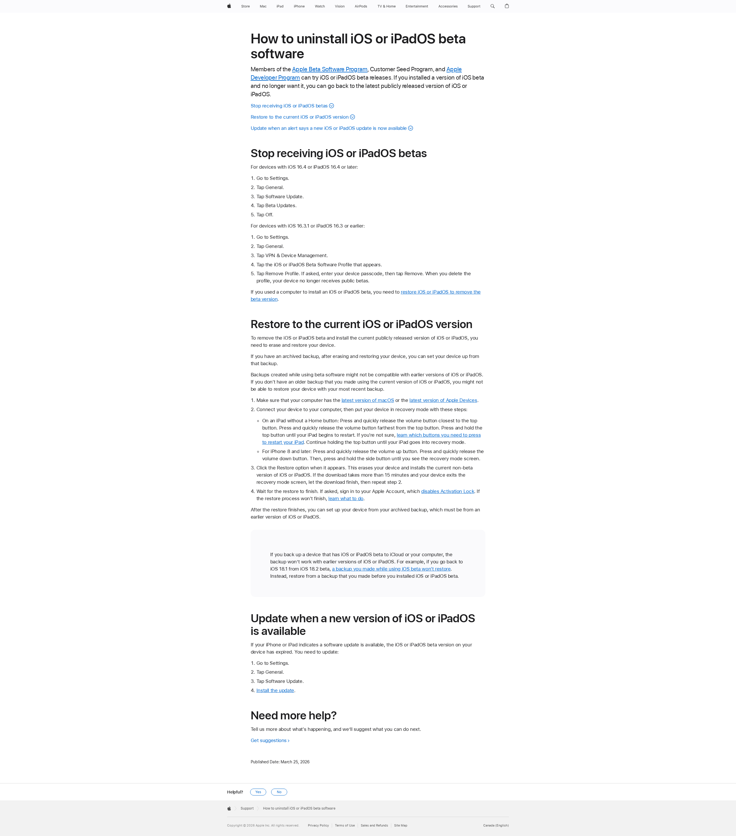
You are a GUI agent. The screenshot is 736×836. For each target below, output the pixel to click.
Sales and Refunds (374, 825)
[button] (492, 6)
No (279, 792)
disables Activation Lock (447, 491)
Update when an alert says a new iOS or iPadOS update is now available (329, 128)
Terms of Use (345, 825)
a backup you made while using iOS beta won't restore (391, 569)
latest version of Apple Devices (443, 400)
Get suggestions (269, 740)
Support (247, 808)
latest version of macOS (368, 400)
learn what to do (345, 498)
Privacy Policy (318, 825)
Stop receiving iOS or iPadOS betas (289, 106)
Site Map (400, 825)
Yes (258, 792)
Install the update (275, 690)
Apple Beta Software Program (329, 69)
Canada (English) (496, 825)
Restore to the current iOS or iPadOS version (300, 117)
